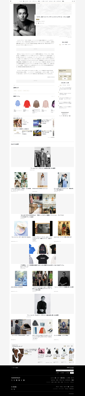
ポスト (55, 1)
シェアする (42, 23)
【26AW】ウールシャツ (26, 110)
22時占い (39, 1)
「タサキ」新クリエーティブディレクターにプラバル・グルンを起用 (31, 3)
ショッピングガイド (55, 388)
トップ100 (42, 1)
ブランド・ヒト (34, 1)
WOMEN (65, 76)
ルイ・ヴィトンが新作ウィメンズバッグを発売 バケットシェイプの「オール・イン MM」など (72, 356)
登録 (65, 78)
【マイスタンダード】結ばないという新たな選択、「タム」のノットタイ (65, 98)
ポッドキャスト (59, 1)
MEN (61, 76)
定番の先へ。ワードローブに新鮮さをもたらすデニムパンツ (65, 107)
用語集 (63, 1)
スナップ (46, 1)
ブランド (57, 386)
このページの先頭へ (15, 367)
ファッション (19, 3)
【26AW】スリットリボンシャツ (18, 110)
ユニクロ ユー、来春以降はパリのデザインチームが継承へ (64, 355)
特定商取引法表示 (71, 388)
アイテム (61, 386)
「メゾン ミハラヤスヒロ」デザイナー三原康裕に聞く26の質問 (49, 355)
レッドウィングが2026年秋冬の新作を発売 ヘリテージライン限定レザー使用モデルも (30, 350)
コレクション (51, 1)
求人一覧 (20, 118)
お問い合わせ (66, 388)
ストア (30, 1)
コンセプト (72, 386)
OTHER (70, 76)
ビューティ (26, 1)
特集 (23, 1)
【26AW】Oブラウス (44, 110)
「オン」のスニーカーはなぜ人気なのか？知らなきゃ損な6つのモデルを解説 (65, 88)
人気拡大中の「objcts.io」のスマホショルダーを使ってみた (65, 94)
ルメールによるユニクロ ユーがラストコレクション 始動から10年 (56, 355)
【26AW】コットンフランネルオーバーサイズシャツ (36, 111)
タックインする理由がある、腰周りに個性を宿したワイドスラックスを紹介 (65, 103)
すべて (60, 44)
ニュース (20, 1)
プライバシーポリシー (61, 388)
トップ (11, 3)
